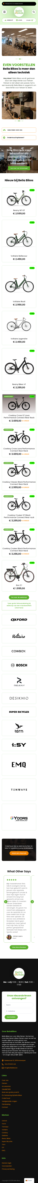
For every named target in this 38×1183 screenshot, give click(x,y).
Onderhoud (6, 1098)
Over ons (5, 1080)
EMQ (3, 1150)
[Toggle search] (33, 12)
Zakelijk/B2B (6, 1089)
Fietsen (4, 1083)
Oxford (4, 1121)
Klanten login (6, 1163)
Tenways (5, 1127)
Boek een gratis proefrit (10, 1092)
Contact (5, 1107)
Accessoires (6, 1086)
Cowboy (5, 1133)
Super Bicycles (7, 1141)
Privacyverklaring (8, 1169)
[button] (16, 59)
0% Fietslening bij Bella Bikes (12, 1095)
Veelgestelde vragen (9, 1101)
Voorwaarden (7, 1166)
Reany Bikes (6, 1139)
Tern (3, 1144)
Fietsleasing (6, 1104)
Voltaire (5, 1130)
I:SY (3, 1147)
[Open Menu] (4, 11)
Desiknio (5, 1136)
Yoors (4, 1124)
